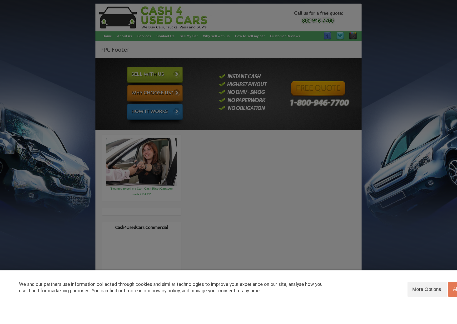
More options (426, 289)
